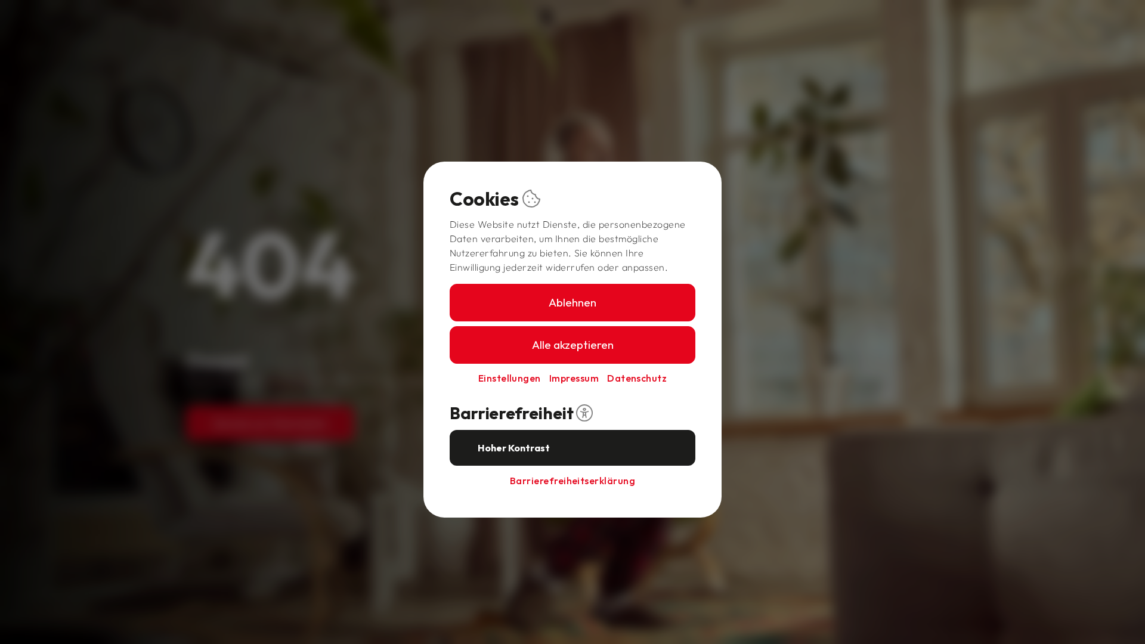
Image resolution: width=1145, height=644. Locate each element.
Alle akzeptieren (573, 345)
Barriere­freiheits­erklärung (572, 481)
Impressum (574, 378)
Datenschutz (637, 378)
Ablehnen (572, 302)
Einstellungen (509, 378)
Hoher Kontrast (514, 448)
